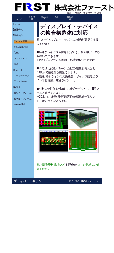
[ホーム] (17, 23)
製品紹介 (44, 17)
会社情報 (31, 17)
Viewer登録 (19, 104)
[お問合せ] (18, 86)
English (77, 12)
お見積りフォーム (23, 98)
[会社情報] (18, 29)
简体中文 (87, 12)
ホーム (19, 18)
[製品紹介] (18, 35)
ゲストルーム (20, 81)
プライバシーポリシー (29, 181)
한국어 (97, 12)
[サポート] (18, 69)
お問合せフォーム (23, 92)
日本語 (67, 12)
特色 (16, 64)
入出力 (17, 52)
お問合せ (70, 17)
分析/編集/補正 (21, 46)
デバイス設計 (20, 41)
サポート (57, 17)
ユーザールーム (21, 75)
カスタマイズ (20, 58)
